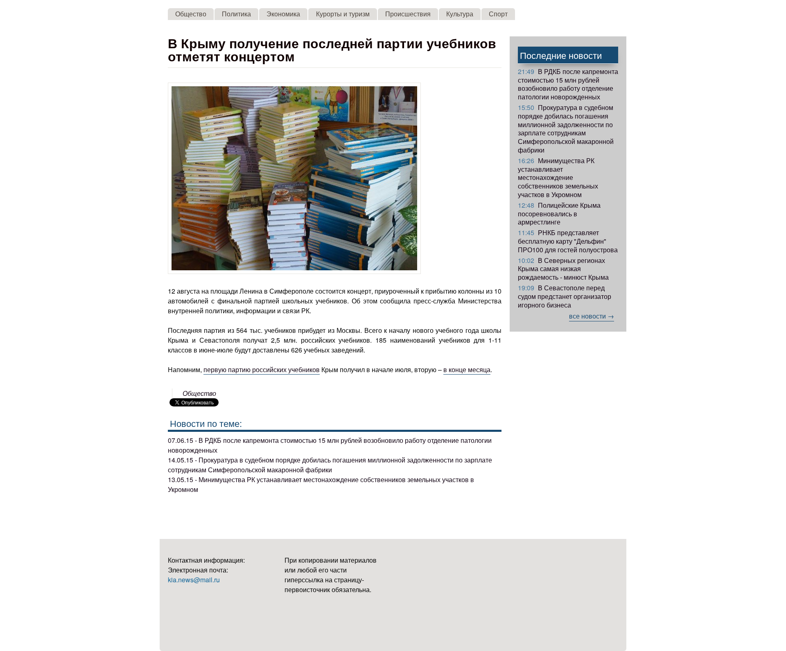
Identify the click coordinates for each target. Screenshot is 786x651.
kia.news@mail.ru (194, 579)
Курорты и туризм (343, 13)
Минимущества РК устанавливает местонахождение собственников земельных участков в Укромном (558, 177)
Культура (459, 13)
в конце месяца (466, 369)
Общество (190, 13)
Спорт (498, 13)
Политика (236, 13)
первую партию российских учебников (261, 369)
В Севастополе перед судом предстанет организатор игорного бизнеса (564, 296)
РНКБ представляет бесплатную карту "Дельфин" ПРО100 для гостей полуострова (568, 241)
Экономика (283, 13)
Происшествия (408, 13)
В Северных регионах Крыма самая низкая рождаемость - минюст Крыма (563, 269)
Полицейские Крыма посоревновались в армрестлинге (559, 213)
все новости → (591, 316)
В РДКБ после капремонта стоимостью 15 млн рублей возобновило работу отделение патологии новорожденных (568, 84)
